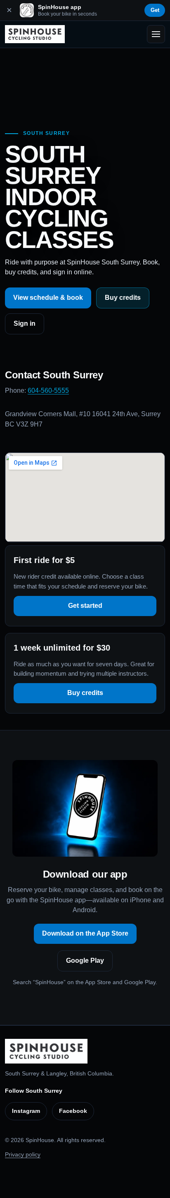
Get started (85, 605)
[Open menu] (156, 34)
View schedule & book (48, 297)
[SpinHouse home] (35, 34)
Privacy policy (22, 1154)
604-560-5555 (48, 390)
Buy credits (123, 297)
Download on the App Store (85, 933)
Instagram (26, 1111)
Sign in (24, 323)
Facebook (73, 1111)
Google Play (85, 960)
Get (155, 10)
